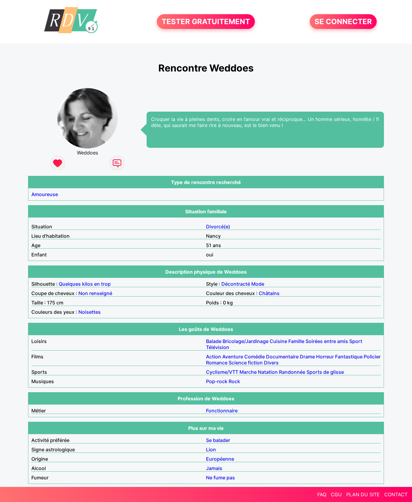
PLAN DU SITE (363, 494)
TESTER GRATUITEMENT (206, 21)
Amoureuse (44, 194)
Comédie (254, 357)
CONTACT (395, 494)
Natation (268, 372)
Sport (355, 341)
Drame (307, 357)
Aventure (232, 357)
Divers (271, 363)
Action (213, 357)
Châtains (269, 293)
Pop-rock (216, 381)
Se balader (218, 440)
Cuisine (278, 341)
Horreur (325, 357)
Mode (257, 284)
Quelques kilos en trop (85, 284)
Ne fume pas (220, 478)
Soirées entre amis (327, 341)
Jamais (214, 468)
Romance (216, 363)
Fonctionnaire (222, 411)
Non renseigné (95, 293)
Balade (213, 341)
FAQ (321, 494)
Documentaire (282, 357)
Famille (296, 341)
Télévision (217, 347)
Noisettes (89, 312)
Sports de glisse (325, 372)
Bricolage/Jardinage (245, 341)
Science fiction (246, 363)
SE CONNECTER (343, 21)
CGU (336, 494)
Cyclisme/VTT (222, 372)
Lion (211, 449)
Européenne (220, 459)
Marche (248, 372)
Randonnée (292, 372)
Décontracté (235, 284)
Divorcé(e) (218, 227)
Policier (372, 357)
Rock (234, 381)
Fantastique (349, 357)
